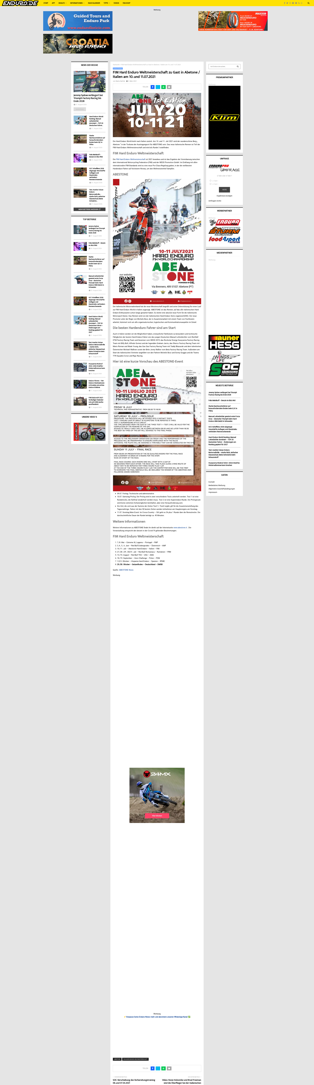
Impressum (213, 492)
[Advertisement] (157, 1036)
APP (53, 3)
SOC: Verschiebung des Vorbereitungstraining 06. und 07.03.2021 (134, 1082)
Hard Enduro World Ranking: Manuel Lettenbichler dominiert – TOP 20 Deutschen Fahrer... (96, 121)
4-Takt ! (215, 184)
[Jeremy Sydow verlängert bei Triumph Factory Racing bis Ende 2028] (89, 81)
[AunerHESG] (224, 349)
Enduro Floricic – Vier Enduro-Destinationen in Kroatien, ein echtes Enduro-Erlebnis (96, 384)
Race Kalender (94, 3)
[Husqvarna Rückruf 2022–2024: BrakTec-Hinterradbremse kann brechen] (80, 367)
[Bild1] (77, 35)
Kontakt (212, 482)
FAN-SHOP (126, 3)
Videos (116, 3)
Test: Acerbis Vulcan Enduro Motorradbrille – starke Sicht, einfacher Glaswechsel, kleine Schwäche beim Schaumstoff (97, 348)
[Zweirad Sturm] (224, 235)
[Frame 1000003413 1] (157, 795)
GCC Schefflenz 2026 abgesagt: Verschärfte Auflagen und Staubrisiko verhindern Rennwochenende (97, 174)
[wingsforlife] (224, 361)
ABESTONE (123, 570)
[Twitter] (287, 3)
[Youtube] (293, 3)
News (131, 570)
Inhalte (62, 3)
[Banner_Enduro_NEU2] (77, 13)
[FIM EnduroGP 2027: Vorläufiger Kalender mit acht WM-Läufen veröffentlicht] (80, 401)
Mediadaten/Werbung (217, 485)
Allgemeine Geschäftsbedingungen (222, 489)
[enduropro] (224, 225)
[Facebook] (285, 3)
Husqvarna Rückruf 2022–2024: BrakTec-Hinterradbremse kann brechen (97, 367)
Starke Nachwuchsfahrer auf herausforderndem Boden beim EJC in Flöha (97, 140)
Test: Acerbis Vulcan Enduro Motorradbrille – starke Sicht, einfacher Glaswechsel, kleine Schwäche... (97, 195)
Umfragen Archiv (215, 201)
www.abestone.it (180, 527)
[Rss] (299, 3)
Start (46, 3)
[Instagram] (290, 3)
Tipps (106, 3)
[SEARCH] (237, 66)
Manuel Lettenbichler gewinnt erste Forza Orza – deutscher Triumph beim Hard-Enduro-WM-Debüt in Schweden (96, 282)
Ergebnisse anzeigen (224, 196)
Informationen (76, 3)
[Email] (296, 3)
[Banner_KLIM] (224, 149)
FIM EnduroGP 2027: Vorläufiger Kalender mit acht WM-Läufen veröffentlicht (96, 401)
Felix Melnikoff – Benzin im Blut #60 (96, 156)
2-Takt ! (215, 181)
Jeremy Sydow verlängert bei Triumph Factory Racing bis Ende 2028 (88, 98)
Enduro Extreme (117, 68)
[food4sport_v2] (224, 243)
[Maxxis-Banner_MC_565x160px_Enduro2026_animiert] (233, 13)
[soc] (224, 376)
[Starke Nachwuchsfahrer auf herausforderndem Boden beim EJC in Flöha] (80, 139)
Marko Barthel (120, 81)
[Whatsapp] (302, 3)
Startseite (116, 65)
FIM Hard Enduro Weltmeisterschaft (130, 159)
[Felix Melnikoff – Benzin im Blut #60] (80, 158)
